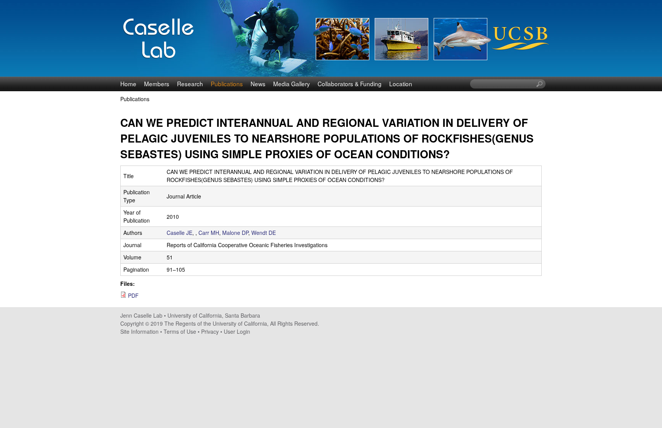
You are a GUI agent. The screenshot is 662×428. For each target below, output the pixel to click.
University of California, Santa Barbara (213, 315)
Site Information (139, 331)
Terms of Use (180, 331)
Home (128, 83)
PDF (133, 295)
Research (190, 83)
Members (156, 83)
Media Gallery (291, 83)
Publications (227, 83)
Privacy (210, 331)
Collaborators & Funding (350, 83)
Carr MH (208, 232)
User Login (237, 331)
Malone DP (235, 232)
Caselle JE (179, 232)
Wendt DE (263, 232)
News (258, 83)
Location (400, 83)
